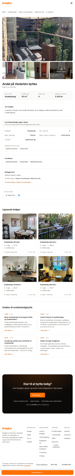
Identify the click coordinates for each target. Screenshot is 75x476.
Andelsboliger (12, 12)
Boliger (29, 431)
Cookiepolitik (56, 435)
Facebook (67, 435)
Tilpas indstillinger (42, 464)
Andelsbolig (10, 96)
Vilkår (53, 438)
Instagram (67, 438)
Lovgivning (42, 452)
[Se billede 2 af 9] (13, 70)
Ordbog (42, 456)
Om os (29, 438)
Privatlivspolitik (56, 431)
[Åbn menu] (71, 3)
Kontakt (29, 442)
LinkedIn (67, 431)
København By (39, 12)
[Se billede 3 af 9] (37, 70)
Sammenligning (44, 437)
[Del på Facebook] (19, 195)
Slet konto (55, 442)
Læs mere (27, 465)
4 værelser (49, 12)
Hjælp (29, 435)
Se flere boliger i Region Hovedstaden (18, 182)
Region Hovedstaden (26, 12)
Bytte (4, 12)
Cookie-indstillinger (56, 446)
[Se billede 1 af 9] (37, 39)
